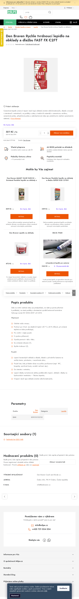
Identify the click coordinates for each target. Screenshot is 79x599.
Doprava (6, 8)
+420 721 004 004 (22, 17)
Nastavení (15, 595)
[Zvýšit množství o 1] (48, 133)
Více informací (16, 118)
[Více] (73, 22)
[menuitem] (10, 22)
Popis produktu (10, 293)
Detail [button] (21, 216)
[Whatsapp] (49, 540)
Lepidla (63, 411)
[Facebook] (44, 540)
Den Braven (26, 140)
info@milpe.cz (41, 525)
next (74, 496)
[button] (21, 219)
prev (4, 496)
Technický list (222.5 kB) (14, 439)
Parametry (22, 293)
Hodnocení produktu (54, 293)
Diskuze (68, 293)
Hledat (49, 12)
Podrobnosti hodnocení (33, 44)
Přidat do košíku (61, 133)
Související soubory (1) (37, 293)
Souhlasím (63, 588)
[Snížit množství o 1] (40, 133)
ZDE (45, 591)
